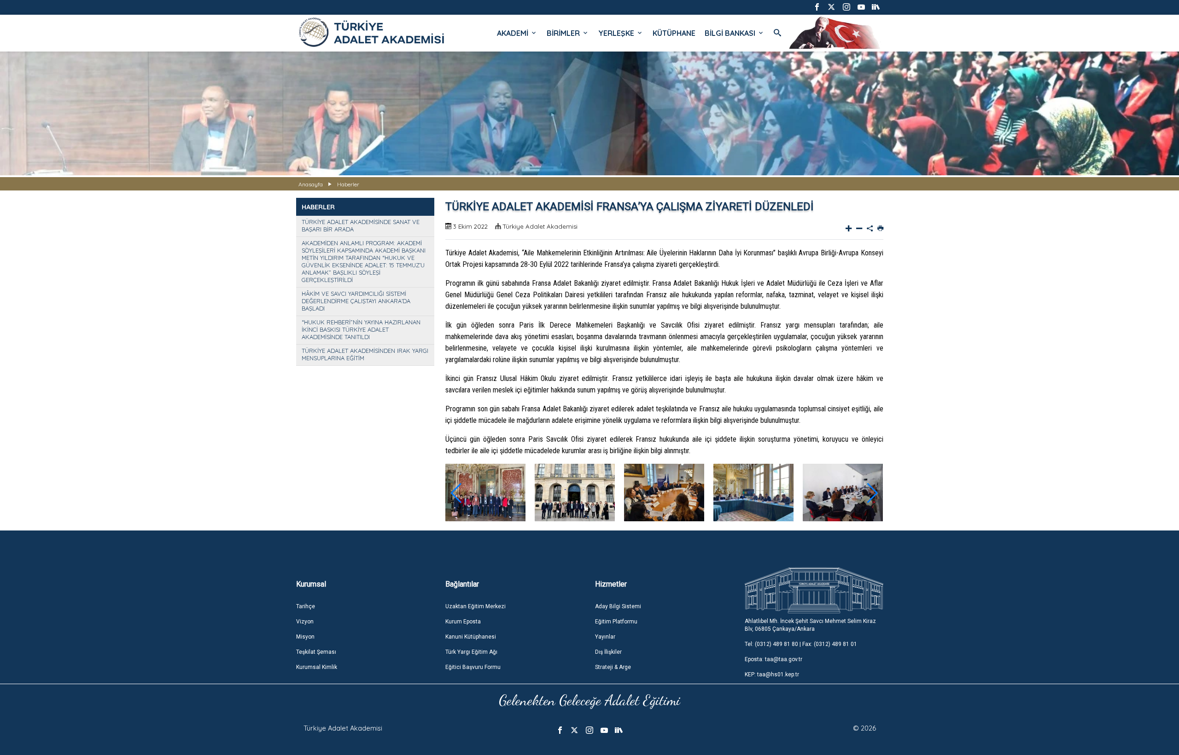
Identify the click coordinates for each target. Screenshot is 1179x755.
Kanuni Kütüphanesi (470, 637)
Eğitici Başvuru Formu (473, 667)
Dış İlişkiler (608, 652)
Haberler (348, 184)
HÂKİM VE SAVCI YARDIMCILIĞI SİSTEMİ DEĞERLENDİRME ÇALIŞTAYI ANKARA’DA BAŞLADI (356, 301)
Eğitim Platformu (616, 621)
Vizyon (305, 621)
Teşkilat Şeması (316, 652)
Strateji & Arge (613, 667)
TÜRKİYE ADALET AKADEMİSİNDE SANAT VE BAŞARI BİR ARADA (361, 225)
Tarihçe (305, 606)
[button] (872, 493)
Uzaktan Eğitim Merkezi (475, 606)
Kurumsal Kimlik (316, 667)
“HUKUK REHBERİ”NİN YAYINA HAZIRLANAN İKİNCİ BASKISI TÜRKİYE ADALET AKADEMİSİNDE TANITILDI (361, 329)
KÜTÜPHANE (674, 33)
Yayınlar (605, 637)
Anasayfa (310, 184)
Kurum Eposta (463, 621)
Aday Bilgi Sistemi (618, 606)
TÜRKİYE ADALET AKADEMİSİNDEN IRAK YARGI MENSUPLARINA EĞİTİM (365, 354)
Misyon (305, 637)
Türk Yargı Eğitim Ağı (471, 652)
